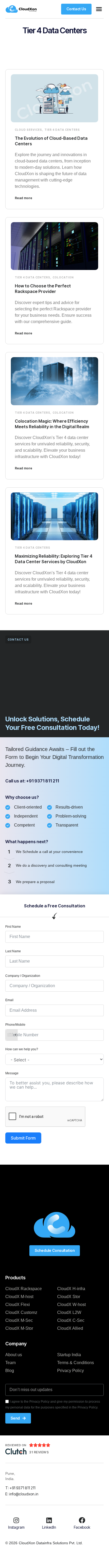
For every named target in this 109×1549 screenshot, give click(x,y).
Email (9, 1000)
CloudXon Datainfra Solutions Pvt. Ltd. (51, 1543)
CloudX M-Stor (19, 1328)
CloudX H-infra (71, 1288)
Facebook (82, 1527)
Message (12, 1073)
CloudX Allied (70, 1328)
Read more (23, 198)
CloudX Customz (21, 1312)
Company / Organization (22, 976)
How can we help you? (21, 1049)
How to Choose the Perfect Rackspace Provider (43, 288)
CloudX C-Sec (70, 1320)
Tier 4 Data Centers (62, 129)
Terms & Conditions (75, 1362)
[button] (99, 9)
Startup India (69, 1354)
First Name (13, 927)
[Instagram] (16, 1520)
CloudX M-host (19, 1296)
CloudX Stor (68, 1296)
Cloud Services (28, 129)
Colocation (63, 277)
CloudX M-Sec (19, 1320)
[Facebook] (82, 1520)
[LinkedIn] (49, 1520)
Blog (9, 1370)
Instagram (16, 1527)
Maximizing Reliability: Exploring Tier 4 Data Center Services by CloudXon (53, 558)
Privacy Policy (70, 1370)
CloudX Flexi (17, 1304)
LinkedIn (49, 1527)
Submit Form (23, 1138)
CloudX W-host (71, 1304)
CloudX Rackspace (23, 1288)
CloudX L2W (69, 1312)
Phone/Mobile (15, 1025)
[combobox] (12, 1035)
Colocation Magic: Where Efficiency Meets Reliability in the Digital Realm (52, 423)
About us (13, 1354)
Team (10, 1362)
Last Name (13, 951)
